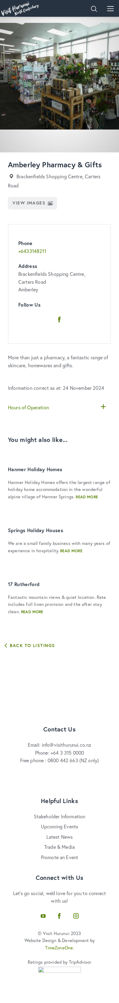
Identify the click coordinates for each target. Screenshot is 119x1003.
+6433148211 (32, 251)
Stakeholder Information (59, 816)
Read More (87, 497)
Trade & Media (59, 847)
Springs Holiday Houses (35, 530)
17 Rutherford (23, 584)
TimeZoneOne (59, 948)
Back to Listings (31, 645)
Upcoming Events (59, 826)
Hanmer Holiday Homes (35, 469)
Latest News (59, 837)
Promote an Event (59, 857)
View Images (29, 203)
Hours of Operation (28, 407)
